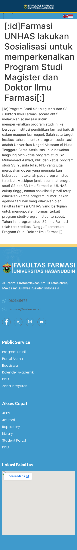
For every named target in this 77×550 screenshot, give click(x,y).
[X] (18, 322)
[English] (65, 16)
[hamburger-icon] (8, 16)
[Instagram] (30, 322)
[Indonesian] (71, 16)
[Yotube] (41, 322)
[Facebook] (6, 322)
